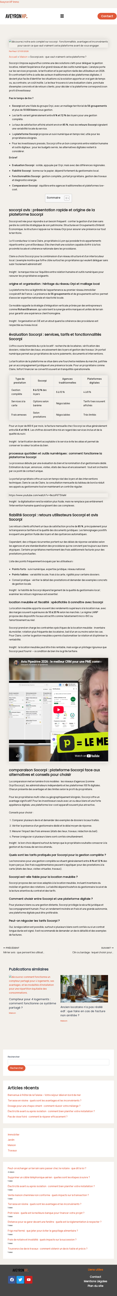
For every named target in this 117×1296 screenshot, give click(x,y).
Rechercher (14, 1056)
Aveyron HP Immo (9, 2)
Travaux (12, 1150)
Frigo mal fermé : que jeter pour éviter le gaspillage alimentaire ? (43, 1230)
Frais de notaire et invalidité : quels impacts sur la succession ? (42, 1239)
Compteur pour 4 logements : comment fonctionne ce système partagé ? (32, 1003)
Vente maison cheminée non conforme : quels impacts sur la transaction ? (48, 1195)
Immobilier (14, 1134)
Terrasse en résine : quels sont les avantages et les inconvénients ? (44, 1100)
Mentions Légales (95, 1281)
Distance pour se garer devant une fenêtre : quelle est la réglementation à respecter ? (54, 1221)
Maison (12, 1013)
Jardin (11, 1139)
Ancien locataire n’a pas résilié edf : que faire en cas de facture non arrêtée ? (82, 1011)
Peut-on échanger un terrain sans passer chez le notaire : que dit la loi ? (47, 1168)
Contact (95, 1277)
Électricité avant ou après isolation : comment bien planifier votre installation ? (51, 1111)
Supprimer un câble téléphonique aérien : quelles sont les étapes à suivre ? (49, 1177)
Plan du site (95, 1286)
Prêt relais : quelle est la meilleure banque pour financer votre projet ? (46, 1213)
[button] (62, 16)
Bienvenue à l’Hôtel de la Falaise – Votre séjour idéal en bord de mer (44, 1095)
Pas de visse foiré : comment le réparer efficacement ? (37, 1116)
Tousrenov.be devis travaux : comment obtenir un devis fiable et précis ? (47, 1248)
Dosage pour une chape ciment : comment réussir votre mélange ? (44, 1106)
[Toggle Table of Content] (65, 198)
